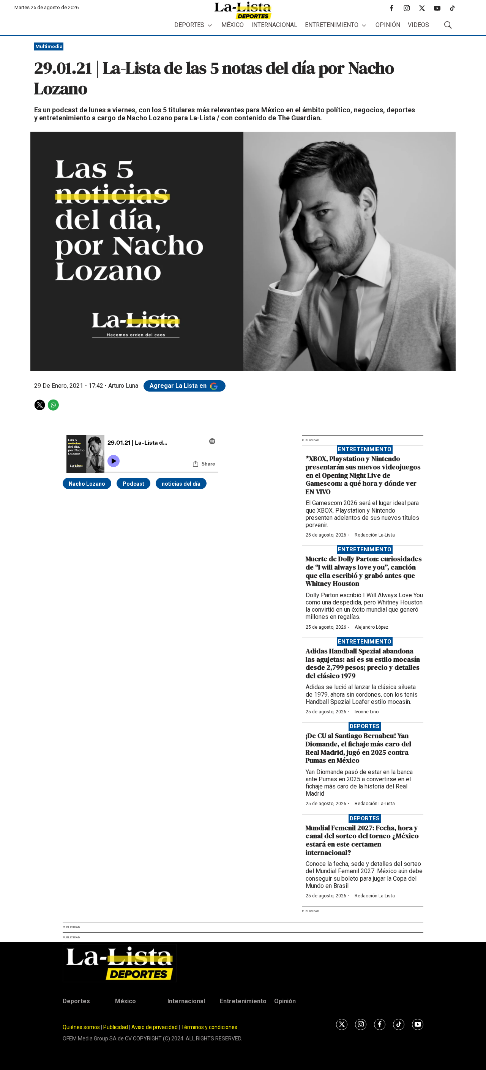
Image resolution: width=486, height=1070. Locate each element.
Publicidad (116, 1027)
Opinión (388, 24)
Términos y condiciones (209, 1027)
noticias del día (181, 484)
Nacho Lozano (87, 484)
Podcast (133, 484)
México (232, 24)
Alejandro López (371, 627)
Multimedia (49, 46)
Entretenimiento (331, 24)
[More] (210, 25)
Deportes (189, 24)
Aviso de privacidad (154, 1027)
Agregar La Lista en (179, 385)
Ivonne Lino (367, 711)
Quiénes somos (81, 1027)
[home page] (243, 10)
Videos (418, 24)
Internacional (274, 24)
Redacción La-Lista (375, 535)
